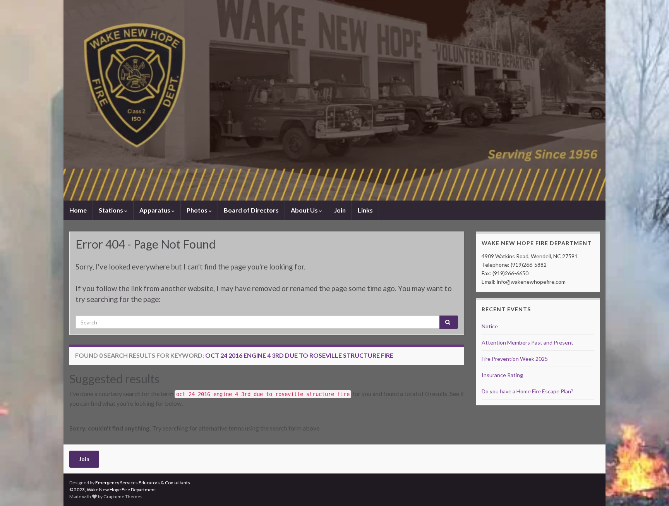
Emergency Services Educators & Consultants (142, 482)
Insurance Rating (502, 375)
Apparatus (155, 210)
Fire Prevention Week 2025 (515, 358)
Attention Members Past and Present (527, 342)
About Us (305, 210)
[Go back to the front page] (334, 100)
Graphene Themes (122, 496)
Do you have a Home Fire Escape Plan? (527, 391)
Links (365, 210)
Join (340, 210)
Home (78, 210)
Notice (490, 326)
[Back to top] (651, 488)
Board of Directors (251, 210)
